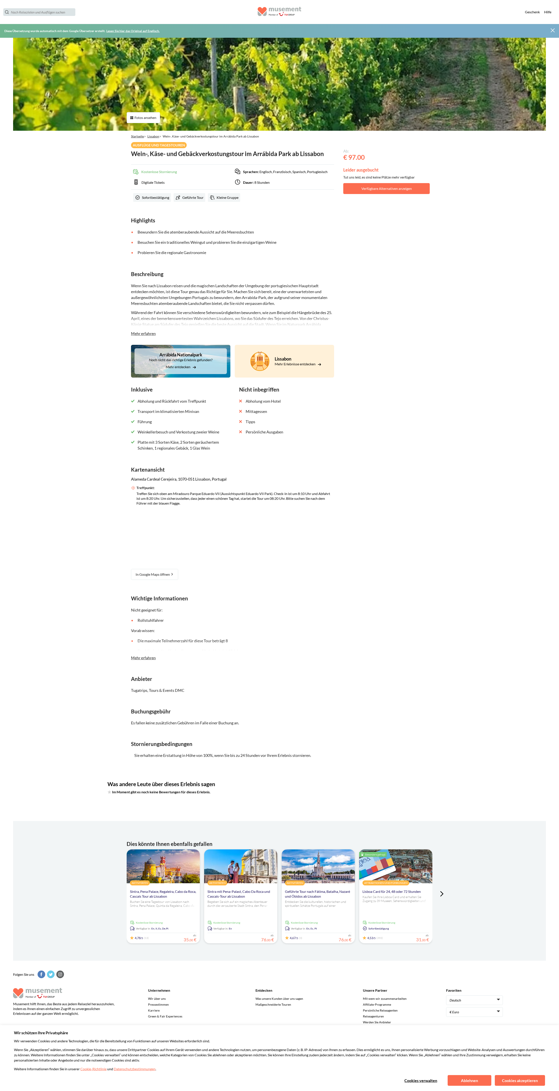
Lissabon (153, 136)
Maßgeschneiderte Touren (273, 1004)
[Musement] (279, 12)
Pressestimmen (158, 1004)
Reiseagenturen (373, 1016)
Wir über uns (157, 998)
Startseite (137, 136)
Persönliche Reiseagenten (380, 1010)
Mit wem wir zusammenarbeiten (385, 998)
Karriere (154, 1010)
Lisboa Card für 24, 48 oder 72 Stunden (391, 891)
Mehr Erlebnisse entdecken (295, 364)
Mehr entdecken (178, 367)
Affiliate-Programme (377, 1004)
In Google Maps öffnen (153, 574)
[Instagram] (59, 974)
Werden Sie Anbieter (377, 1022)
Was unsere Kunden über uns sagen (279, 998)
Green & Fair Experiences (165, 1016)
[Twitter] (50, 974)
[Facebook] (40, 974)
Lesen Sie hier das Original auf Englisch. (133, 31)
